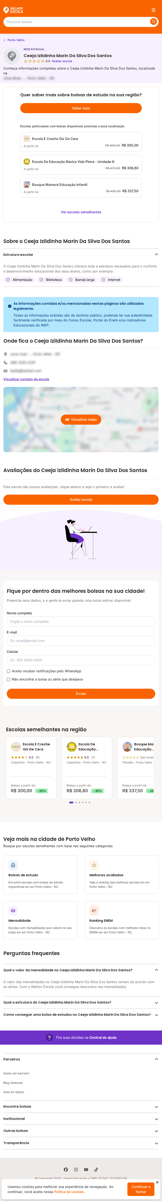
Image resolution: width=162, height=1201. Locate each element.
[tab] (71, 802)
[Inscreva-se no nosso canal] (86, 1169)
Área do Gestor (13, 1092)
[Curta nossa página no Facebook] (65, 1169)
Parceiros (11, 1059)
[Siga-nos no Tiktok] (96, 1169)
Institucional (14, 1118)
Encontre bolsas (17, 1106)
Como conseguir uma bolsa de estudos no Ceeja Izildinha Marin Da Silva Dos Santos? (77, 1014)
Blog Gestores (13, 1082)
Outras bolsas (15, 1130)
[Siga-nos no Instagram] (76, 1169)
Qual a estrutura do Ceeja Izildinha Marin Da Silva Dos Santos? (57, 1002)
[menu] (153, 10)
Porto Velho (16, 40)
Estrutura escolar (18, 254)
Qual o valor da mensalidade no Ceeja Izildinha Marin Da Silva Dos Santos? (67, 970)
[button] (81, 1037)
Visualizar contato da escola (26, 379)
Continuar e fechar (141, 1189)
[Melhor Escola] (13, 10)
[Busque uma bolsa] (153, 21)
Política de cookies (69, 1192)
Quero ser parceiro (16, 1073)
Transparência (16, 1143)
